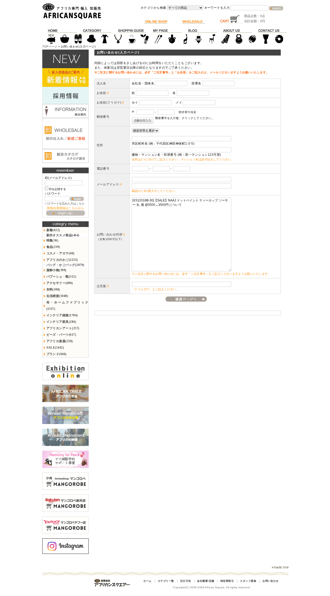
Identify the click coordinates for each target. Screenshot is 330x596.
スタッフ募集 (248, 580)
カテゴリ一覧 (166, 580)
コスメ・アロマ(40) (60, 253)
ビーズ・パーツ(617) (61, 334)
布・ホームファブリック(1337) (67, 306)
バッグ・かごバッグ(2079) (65, 265)
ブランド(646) (56, 354)
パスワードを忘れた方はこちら (65, 203)
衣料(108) (53, 289)
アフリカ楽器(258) (59, 341)
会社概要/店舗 (205, 580)
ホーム (147, 580)
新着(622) (53, 230)
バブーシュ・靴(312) (61, 276)
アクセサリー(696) (59, 283)
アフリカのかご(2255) (62, 260)
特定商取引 (227, 580)
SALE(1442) (55, 347)
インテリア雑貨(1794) (62, 315)
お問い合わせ (270, 580)
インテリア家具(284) (61, 322)
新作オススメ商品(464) (62, 235)
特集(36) (52, 240)
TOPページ (49, 46)
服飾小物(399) (56, 270)
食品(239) (53, 247)
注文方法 (185, 580)
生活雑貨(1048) (57, 296)
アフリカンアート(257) (62, 328)
